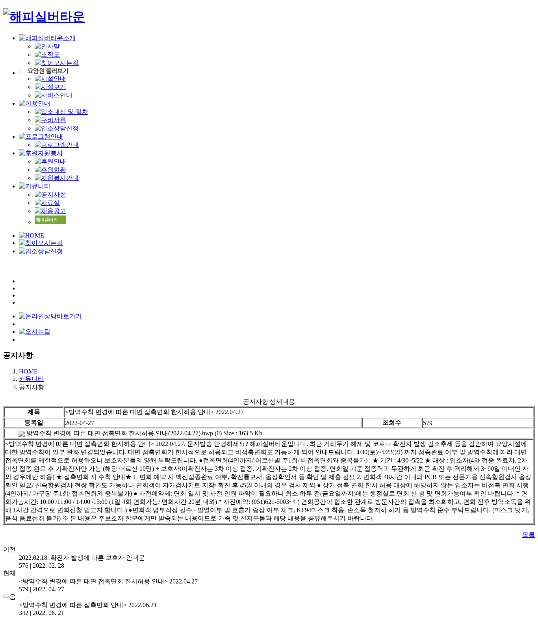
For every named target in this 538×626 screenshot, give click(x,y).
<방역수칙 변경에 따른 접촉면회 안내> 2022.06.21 (88, 605)
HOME (28, 371)
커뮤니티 (31, 378)
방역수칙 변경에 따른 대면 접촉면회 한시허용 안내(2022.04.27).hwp (119, 433)
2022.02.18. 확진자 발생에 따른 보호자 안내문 (82, 557)
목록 (528, 534)
